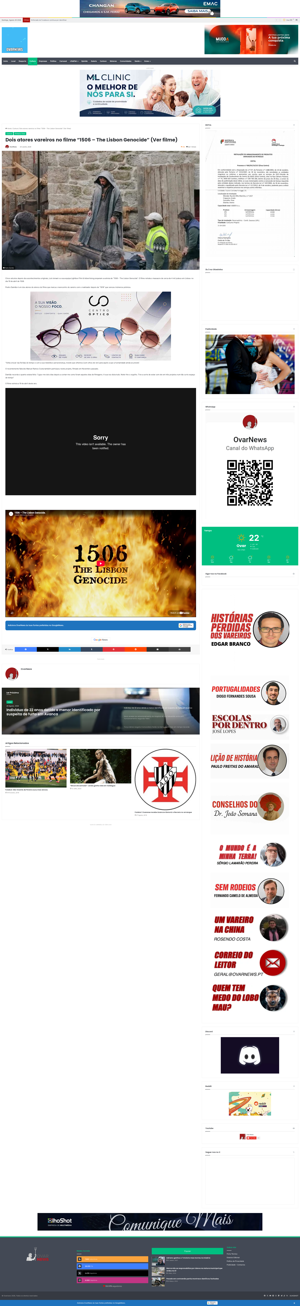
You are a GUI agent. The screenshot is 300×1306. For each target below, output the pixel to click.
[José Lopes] (250, 727)
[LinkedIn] (70, 649)
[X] (48, 649)
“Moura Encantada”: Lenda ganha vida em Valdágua (92, 786)
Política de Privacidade (235, 1261)
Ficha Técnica (232, 1254)
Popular (187, 1251)
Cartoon (103, 61)
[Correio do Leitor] (250, 963)
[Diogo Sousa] (250, 693)
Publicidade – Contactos (236, 1265)
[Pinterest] (114, 649)
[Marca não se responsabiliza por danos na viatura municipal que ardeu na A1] (158, 1271)
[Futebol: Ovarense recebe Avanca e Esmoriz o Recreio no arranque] (165, 779)
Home (9, 128)
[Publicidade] (250, 393)
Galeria (94, 61)
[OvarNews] (15, 40)
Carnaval (63, 61)
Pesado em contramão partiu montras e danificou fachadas (192, 1279)
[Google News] (100, 639)
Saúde (137, 61)
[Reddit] (136, 649)
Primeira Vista (20, 134)
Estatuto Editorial (233, 1257)
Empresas (43, 61)
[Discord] (250, 1055)
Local (13, 61)
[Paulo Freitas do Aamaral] (250, 761)
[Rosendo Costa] (250, 927)
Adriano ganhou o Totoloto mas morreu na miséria (188, 1258)
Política (53, 61)
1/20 (86, 969)
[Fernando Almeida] (250, 890)
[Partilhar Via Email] (158, 649)
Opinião (84, 61)
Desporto (22, 61)
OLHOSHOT (294, 1296)
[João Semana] (250, 808)
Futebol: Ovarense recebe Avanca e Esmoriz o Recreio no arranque (163, 812)
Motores (113, 61)
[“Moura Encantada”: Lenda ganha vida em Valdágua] (100, 766)
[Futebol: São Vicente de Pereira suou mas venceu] (36, 768)
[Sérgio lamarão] (250, 854)
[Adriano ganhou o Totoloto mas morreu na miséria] (158, 1261)
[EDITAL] (250, 194)
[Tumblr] (92, 649)
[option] (101, 711)
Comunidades (125, 61)
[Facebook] (26, 649)
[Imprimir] (180, 649)
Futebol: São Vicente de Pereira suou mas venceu (26, 790)
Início (5, 61)
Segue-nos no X (212, 1152)
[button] (150, 1303)
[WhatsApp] (250, 465)
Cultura (33, 61)
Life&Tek (73, 61)
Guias (146, 61)
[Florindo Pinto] (250, 998)
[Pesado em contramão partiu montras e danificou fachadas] (158, 1282)
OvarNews (13, 147)
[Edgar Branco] (250, 632)
